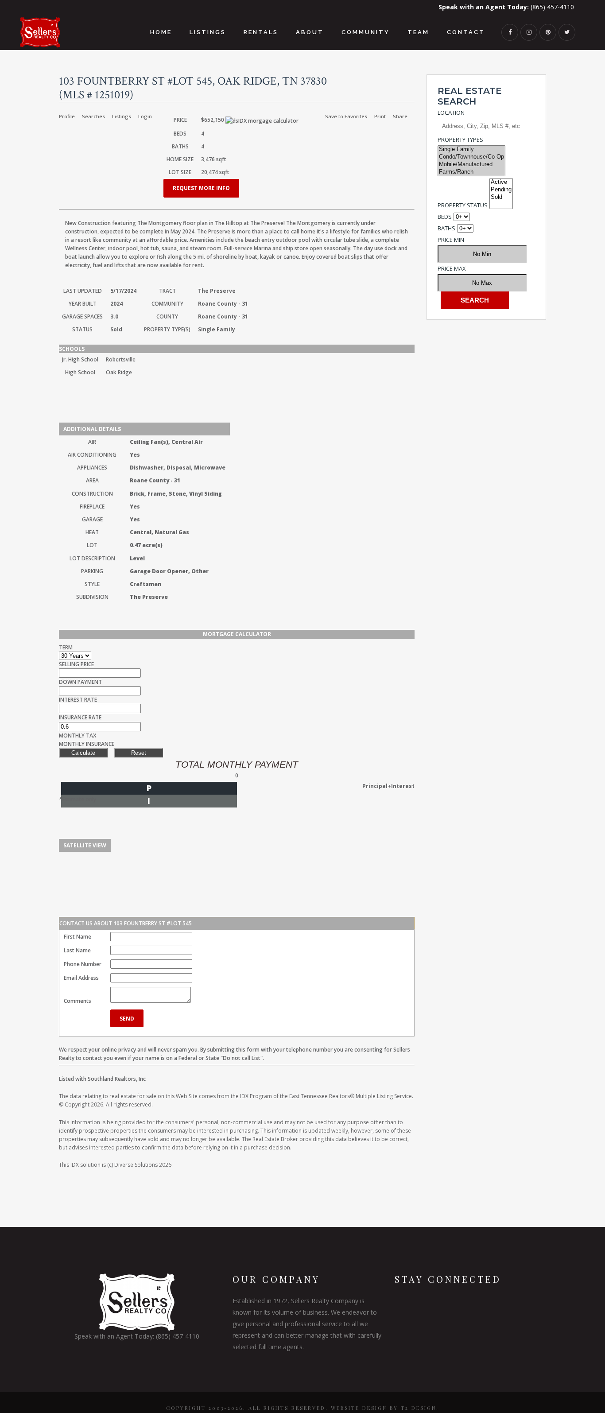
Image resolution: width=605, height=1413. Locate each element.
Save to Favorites (346, 116)
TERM (66, 647)
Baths (446, 228)
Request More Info (201, 188)
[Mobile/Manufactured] (471, 164)
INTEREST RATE (78, 699)
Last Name (77, 950)
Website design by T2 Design (383, 1408)
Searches (93, 116)
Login (145, 116)
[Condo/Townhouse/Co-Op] (471, 157)
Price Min (451, 240)
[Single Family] (471, 149)
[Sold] (501, 197)
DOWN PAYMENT (80, 682)
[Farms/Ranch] (471, 172)
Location (451, 112)
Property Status (463, 205)
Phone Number (82, 964)
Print (380, 116)
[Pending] (501, 190)
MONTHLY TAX (77, 735)
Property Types (460, 140)
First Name (77, 936)
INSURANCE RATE (80, 717)
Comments (77, 1001)
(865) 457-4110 (506, 7)
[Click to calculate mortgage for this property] (262, 120)
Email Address (81, 978)
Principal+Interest (388, 786)
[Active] (501, 182)
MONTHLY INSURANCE (86, 744)
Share (400, 116)
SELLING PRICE (76, 664)
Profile (67, 116)
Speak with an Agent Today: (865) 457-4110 (136, 1336)
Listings (121, 116)
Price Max (452, 268)
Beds (445, 217)
